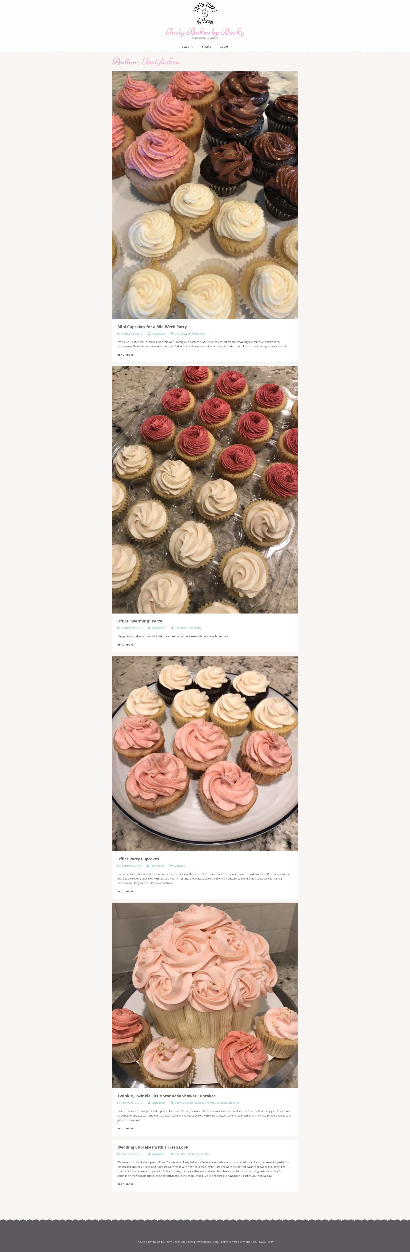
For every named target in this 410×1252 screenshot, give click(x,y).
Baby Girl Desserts (186, 1103)
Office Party (194, 628)
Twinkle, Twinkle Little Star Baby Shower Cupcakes (166, 1095)
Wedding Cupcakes (199, 1154)
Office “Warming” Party (139, 621)
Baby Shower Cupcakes (212, 1103)
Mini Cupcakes (196, 333)
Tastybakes (158, 333)
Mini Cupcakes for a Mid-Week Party (152, 326)
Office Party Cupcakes (138, 858)
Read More (125, 354)
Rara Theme (220, 1242)
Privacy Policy (266, 1242)
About (224, 46)
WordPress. (250, 1242)
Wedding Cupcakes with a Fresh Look (152, 1147)
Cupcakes (180, 333)
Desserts (187, 46)
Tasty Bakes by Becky (205, 31)
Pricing (206, 46)
